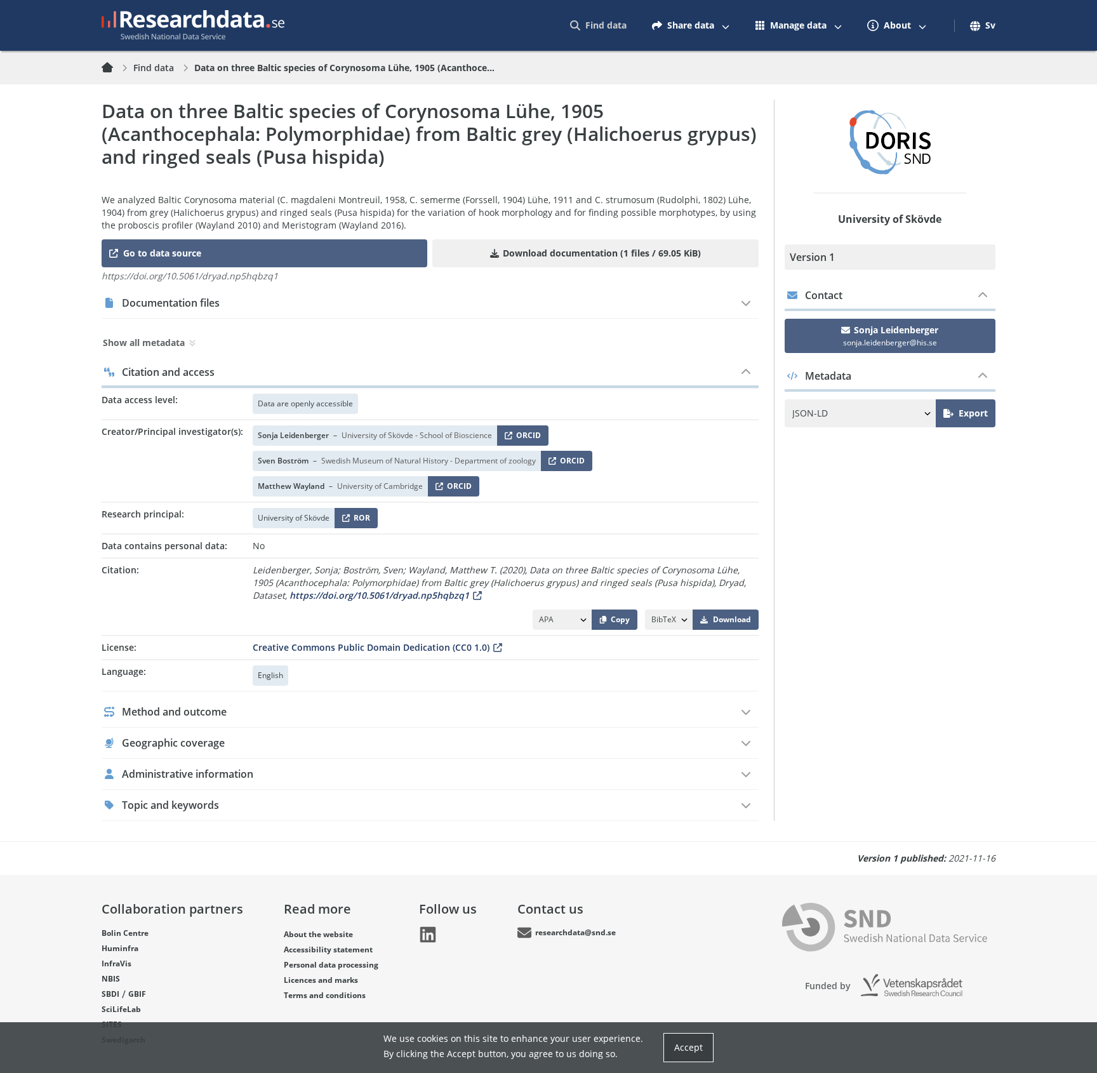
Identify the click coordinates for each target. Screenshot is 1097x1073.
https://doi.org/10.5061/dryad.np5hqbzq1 (379, 595)
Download (732, 619)
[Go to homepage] (193, 25)
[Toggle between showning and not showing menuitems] (725, 25)
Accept (688, 1047)
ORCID (526, 438)
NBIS (111, 978)
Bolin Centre (125, 933)
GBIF (137, 994)
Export (973, 413)
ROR (360, 520)
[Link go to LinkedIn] (428, 934)
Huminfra (120, 948)
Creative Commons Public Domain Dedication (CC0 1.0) (371, 647)
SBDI (110, 994)
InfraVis (116, 963)
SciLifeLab (121, 1009)
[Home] (115, 68)
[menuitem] (598, 25)
